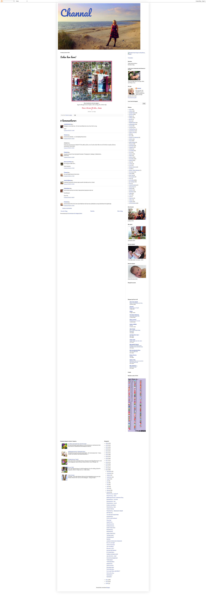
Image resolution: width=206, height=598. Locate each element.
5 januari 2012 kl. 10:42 (69, 205)
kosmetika (131, 158)
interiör (130, 153)
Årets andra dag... (110, 573)
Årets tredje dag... (110, 569)
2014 (107, 466)
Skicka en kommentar (67, 208)
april (108, 486)
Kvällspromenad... (111, 525)
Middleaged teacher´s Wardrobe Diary (115, 497)
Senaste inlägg (64, 211)
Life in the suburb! (134, 301)
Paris (130, 178)
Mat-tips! (108, 539)
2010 (107, 581)
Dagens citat (132, 132)
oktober (108, 475)
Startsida (92, 211)
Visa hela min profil (132, 97)
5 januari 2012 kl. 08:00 (69, 197)
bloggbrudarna (132, 112)
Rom (130, 183)
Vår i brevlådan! (110, 546)
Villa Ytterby (132, 329)
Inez (130, 152)
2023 (107, 449)
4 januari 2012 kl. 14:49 (69, 130)
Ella (130, 134)
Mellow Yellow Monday (134, 170)
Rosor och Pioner (68, 161)
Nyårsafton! (109, 576)
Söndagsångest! (110, 537)
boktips (130, 117)
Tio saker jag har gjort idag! (113, 514)
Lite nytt (131, 325)
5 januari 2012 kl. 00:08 (69, 184)
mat (130, 168)
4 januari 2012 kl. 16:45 (69, 157)
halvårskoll (131, 145)
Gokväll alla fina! (110, 524)
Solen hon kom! (110, 565)
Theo (130, 195)
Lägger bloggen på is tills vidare (136, 340)
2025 (107, 445)
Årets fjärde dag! (110, 567)
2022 (107, 450)
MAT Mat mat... (110, 512)
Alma (130, 109)
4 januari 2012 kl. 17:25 (69, 176)
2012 (107, 469)
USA (130, 196)
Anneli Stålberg (67, 180)
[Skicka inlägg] (75, 115)
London (131, 163)
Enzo (130, 135)
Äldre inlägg (120, 211)
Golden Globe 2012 (111, 527)
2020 (107, 454)
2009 (107, 583)
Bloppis (130, 116)
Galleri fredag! (71, 475)
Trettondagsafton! (110, 561)
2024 (107, 447)
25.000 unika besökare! (112, 518)
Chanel (130, 126)
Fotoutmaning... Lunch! (112, 503)
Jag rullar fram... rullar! (111, 556)
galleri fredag (132, 142)
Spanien (131, 190)
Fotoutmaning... (110, 516)
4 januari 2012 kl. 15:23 (69, 138)
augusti (108, 479)
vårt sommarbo (132, 203)
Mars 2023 (132, 336)
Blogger (108, 587)
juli (107, 480)
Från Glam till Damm (134, 314)
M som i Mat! (71, 467)
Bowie (130, 121)
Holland (131, 149)
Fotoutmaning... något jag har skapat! (115, 510)
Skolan (130, 188)
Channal (75, 13)
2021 (107, 452)
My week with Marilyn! (111, 550)
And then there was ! (134, 335)
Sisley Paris (131, 186)
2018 (107, 458)
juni (108, 482)
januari (108, 492)
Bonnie (130, 119)
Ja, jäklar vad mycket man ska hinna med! (77, 443)
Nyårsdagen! (109, 575)
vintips (130, 200)
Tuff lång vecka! (110, 535)
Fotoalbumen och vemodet (135, 320)
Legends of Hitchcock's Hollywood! (114, 541)
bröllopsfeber (132, 124)
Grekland (131, 144)
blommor (131, 114)
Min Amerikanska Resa (135, 350)
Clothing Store (132, 129)
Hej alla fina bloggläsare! (112, 558)
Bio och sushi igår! (111, 542)
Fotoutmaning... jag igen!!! (112, 493)
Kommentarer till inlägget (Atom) (75, 213)
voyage (130, 201)
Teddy (130, 193)
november (109, 473)
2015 (107, 464)
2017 (107, 460)
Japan (130, 155)
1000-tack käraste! (111, 544)
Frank (130, 140)
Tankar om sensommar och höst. (136, 303)
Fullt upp (131, 356)
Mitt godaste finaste (134, 344)
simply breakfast (132, 185)
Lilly (130, 162)
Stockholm (131, 191)
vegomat (131, 198)
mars (108, 488)
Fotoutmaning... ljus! (111, 501)
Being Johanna (133, 355)
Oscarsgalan (132, 176)
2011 (107, 579)
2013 (107, 467)
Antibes (130, 111)
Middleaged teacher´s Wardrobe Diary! (76, 451)
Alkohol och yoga (133, 366)
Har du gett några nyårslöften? (113, 571)
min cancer (131, 172)
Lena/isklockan (67, 124)
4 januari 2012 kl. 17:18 (69, 168)
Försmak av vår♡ (110, 548)
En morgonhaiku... (111, 552)
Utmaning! (109, 520)
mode (130, 173)
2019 (107, 456)
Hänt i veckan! (133, 319)
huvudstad (131, 150)
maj (108, 484)
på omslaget (132, 181)
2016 (107, 462)
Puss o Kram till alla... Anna (92, 108)
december (109, 471)
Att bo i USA (132, 339)
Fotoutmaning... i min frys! (112, 499)
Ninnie (131, 311)
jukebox (131, 157)
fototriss (131, 139)
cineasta (131, 127)
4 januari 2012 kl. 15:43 (69, 148)
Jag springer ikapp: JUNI (134, 316)
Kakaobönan (67, 188)
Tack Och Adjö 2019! (134, 351)
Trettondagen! (110, 559)
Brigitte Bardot (132, 122)
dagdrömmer (132, 130)
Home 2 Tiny (132, 359)
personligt (131, 180)
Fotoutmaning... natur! (111, 495)
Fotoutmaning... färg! (111, 507)
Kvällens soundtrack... (111, 505)
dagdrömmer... (110, 522)
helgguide (131, 147)
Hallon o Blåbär (133, 324)
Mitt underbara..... (134, 365)
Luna (130, 165)
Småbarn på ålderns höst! (112, 554)
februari (108, 490)
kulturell (131, 160)
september (109, 477)
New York (131, 175)
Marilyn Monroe (132, 167)
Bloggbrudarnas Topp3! (134, 307)
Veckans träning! (110, 508)
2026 (107, 443)
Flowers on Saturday (133, 137)
